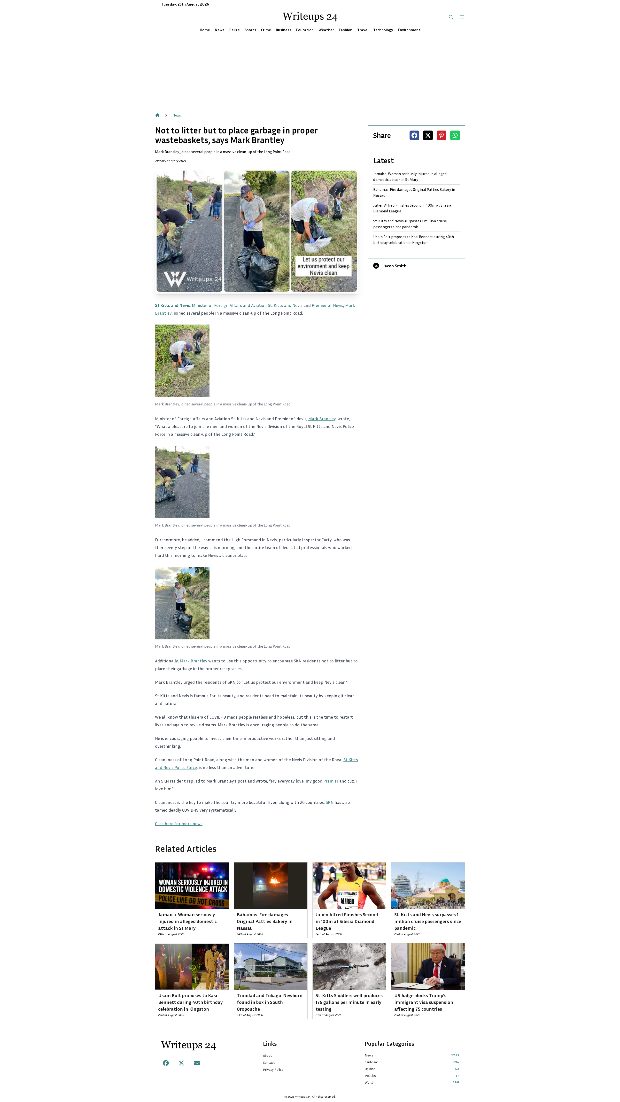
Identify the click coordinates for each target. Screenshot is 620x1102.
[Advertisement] (310, 71)
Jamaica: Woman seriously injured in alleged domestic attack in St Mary (410, 176)
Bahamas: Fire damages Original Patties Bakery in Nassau (414, 192)
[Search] (451, 17)
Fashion (345, 29)
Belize (234, 29)
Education (305, 29)
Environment (409, 29)
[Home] (157, 115)
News (220, 29)
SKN (329, 802)
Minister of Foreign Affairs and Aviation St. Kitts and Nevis (247, 305)
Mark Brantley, (322, 418)
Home (205, 29)
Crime (266, 29)
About (267, 1055)
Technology (383, 29)
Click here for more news (178, 823)
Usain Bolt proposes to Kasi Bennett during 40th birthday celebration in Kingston (413, 239)
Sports (250, 29)
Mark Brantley (193, 660)
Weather (326, 29)
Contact (269, 1062)
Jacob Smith (394, 265)
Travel (362, 29)
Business (283, 29)
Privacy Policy (273, 1069)
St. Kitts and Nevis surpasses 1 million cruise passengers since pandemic (410, 223)
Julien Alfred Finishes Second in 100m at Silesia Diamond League (412, 208)
